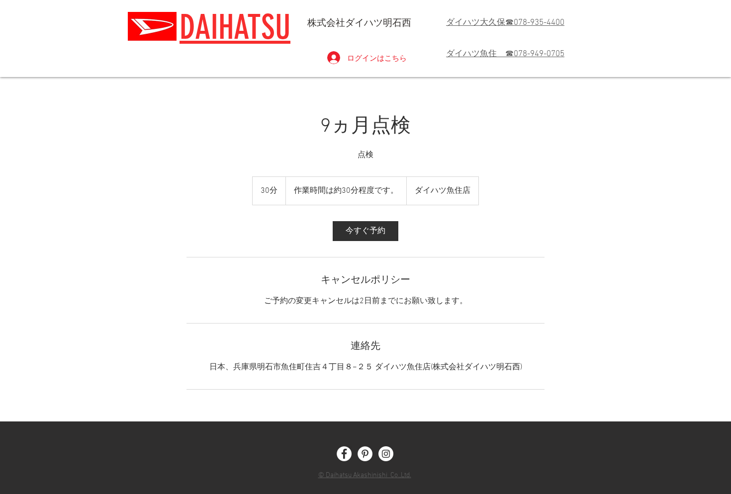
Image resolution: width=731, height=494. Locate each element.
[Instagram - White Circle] (385, 453)
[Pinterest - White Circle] (365, 453)
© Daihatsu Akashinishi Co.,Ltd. (364, 475)
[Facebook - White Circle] (344, 453)
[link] (365, 231)
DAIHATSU (235, 27)
